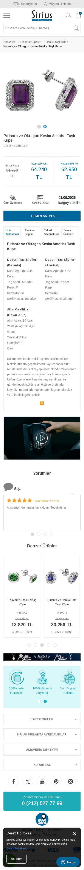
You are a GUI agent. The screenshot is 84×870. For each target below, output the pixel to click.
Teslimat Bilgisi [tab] (30, 232)
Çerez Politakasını (17, 848)
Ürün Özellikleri (12, 202)
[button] (8, 90)
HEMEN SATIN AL (43, 216)
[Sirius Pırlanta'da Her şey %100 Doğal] (42, 657)
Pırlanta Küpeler (30, 41)
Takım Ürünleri (68, 232)
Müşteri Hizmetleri (61, 4)
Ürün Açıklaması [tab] (12, 232)
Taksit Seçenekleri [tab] (51, 232)
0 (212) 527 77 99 (42, 803)
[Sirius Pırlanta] (42, 15)
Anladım (16, 858)
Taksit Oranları (40, 202)
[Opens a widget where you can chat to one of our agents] (68, 862)
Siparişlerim (29, 4)
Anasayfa (9, 41)
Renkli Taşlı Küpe (57, 41)
